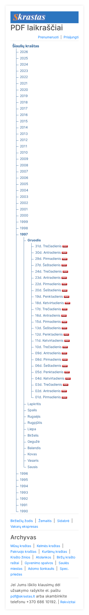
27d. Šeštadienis (48, 265)
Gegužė (34, 441)
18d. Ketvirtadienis (50, 303)
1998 (24, 228)
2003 (24, 197)
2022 (24, 77)
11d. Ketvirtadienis (49, 340)
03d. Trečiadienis (49, 384)
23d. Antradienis (48, 277)
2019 (24, 96)
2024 (24, 64)
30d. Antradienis (48, 252)
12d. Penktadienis (49, 334)
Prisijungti (71, 37)
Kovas (32, 454)
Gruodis (34, 240)
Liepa (32, 429)
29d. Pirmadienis (48, 259)
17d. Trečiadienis (48, 309)
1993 (24, 492)
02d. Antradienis (48, 391)
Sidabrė (63, 521)
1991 (24, 505)
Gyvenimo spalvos (39, 563)
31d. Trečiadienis (48, 246)
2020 (24, 90)
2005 (24, 184)
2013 (24, 134)
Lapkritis (34, 404)
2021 (24, 83)
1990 (24, 511)
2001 (24, 209)
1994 (24, 486)
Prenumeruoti (48, 37)
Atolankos (44, 557)
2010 (24, 152)
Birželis (33, 435)
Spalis (32, 410)
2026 (24, 52)
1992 (24, 498)
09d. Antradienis (48, 353)
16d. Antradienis (48, 315)
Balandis (34, 448)
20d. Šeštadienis (48, 290)
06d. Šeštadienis (48, 365)
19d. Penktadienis (49, 296)
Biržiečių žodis (22, 521)
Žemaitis (45, 521)
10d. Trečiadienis (48, 347)
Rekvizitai (67, 602)
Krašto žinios (20, 557)
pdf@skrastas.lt (22, 596)
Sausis (32, 467)
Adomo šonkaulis (41, 568)
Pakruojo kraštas (23, 551)
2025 (24, 58)
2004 (24, 190)
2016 (24, 115)
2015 (24, 121)
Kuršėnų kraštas (55, 551)
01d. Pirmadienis (48, 397)
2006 (24, 178)
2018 (24, 102)
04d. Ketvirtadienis (50, 378)
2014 (24, 127)
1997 (24, 234)
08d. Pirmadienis (48, 359)
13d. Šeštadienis (48, 328)
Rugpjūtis (35, 422)
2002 (24, 203)
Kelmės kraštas (49, 546)
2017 (24, 108)
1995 (24, 480)
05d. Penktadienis (49, 372)
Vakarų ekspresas (24, 526)
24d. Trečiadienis (49, 271)
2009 (24, 159)
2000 (24, 215)
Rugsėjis (34, 416)
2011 (23, 146)
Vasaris (33, 460)
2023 (24, 71)
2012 (24, 140)
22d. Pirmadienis (48, 284)
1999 (24, 222)
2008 (24, 165)
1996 (24, 473)
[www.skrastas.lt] (29, 17)
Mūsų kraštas (21, 546)
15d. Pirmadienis (48, 321)
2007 (24, 171)
